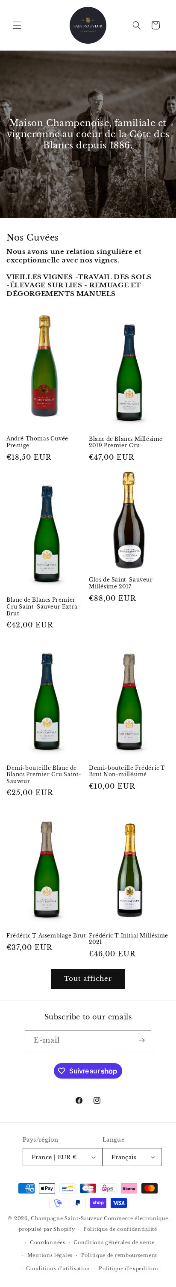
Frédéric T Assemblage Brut (46, 935)
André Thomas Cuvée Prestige (37, 442)
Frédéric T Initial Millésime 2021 (128, 939)
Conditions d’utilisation (58, 1269)
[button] (17, 25)
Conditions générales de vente (113, 1242)
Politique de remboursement (119, 1255)
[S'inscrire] (141, 1040)
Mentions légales (50, 1255)
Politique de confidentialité (120, 1229)
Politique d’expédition (128, 1269)
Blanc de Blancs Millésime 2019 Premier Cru (126, 442)
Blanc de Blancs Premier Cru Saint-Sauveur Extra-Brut (43, 606)
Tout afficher (88, 978)
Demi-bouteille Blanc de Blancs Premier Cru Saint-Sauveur (44, 774)
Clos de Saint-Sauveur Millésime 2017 (121, 583)
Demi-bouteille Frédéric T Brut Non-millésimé (127, 771)
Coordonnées (47, 1242)
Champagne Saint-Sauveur (66, 1218)
